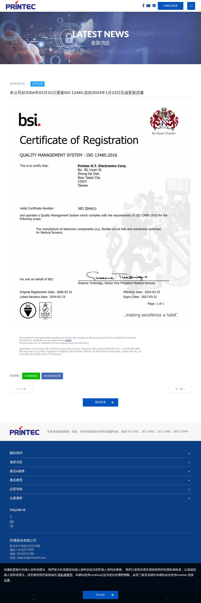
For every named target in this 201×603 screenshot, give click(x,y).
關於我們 (16, 453)
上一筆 (22, 389)
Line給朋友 (31, 376)
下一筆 (179, 389)
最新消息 (16, 462)
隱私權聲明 (65, 575)
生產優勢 (16, 498)
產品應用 (16, 480)
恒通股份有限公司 (20, 6)
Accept (100, 595)
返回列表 (100, 402)
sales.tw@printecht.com (31, 557)
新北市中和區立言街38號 (25, 546)
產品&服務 (17, 471)
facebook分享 (52, 376)
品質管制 (16, 489)
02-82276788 (25, 554)
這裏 (7, 580)
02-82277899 (25, 550)
